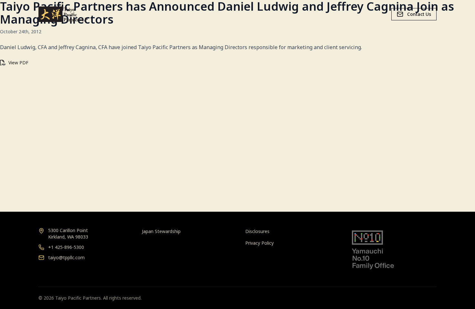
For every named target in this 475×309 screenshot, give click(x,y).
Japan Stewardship (161, 231)
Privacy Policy (259, 243)
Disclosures (257, 231)
